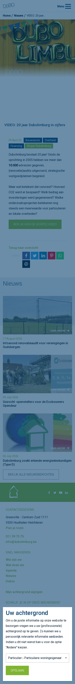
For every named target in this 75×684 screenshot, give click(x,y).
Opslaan (17, 670)
